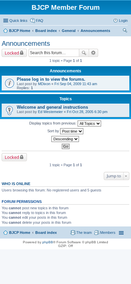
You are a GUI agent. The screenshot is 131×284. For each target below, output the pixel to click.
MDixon (44, 84)
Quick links (18, 21)
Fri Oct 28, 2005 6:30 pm (87, 112)
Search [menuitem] (125, 31)
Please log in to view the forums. (51, 79)
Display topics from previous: (53, 123)
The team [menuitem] (84, 232)
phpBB (47, 242)
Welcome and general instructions (52, 107)
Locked (12, 53)
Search (84, 53)
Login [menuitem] (123, 21)
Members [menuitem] (108, 232)
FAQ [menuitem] (39, 21)
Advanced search (93, 53)
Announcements (26, 43)
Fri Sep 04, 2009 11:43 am (75, 84)
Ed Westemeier (50, 112)
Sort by (53, 131)
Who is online (16, 184)
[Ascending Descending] (65, 139)
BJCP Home (19, 232)
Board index (46, 232)
